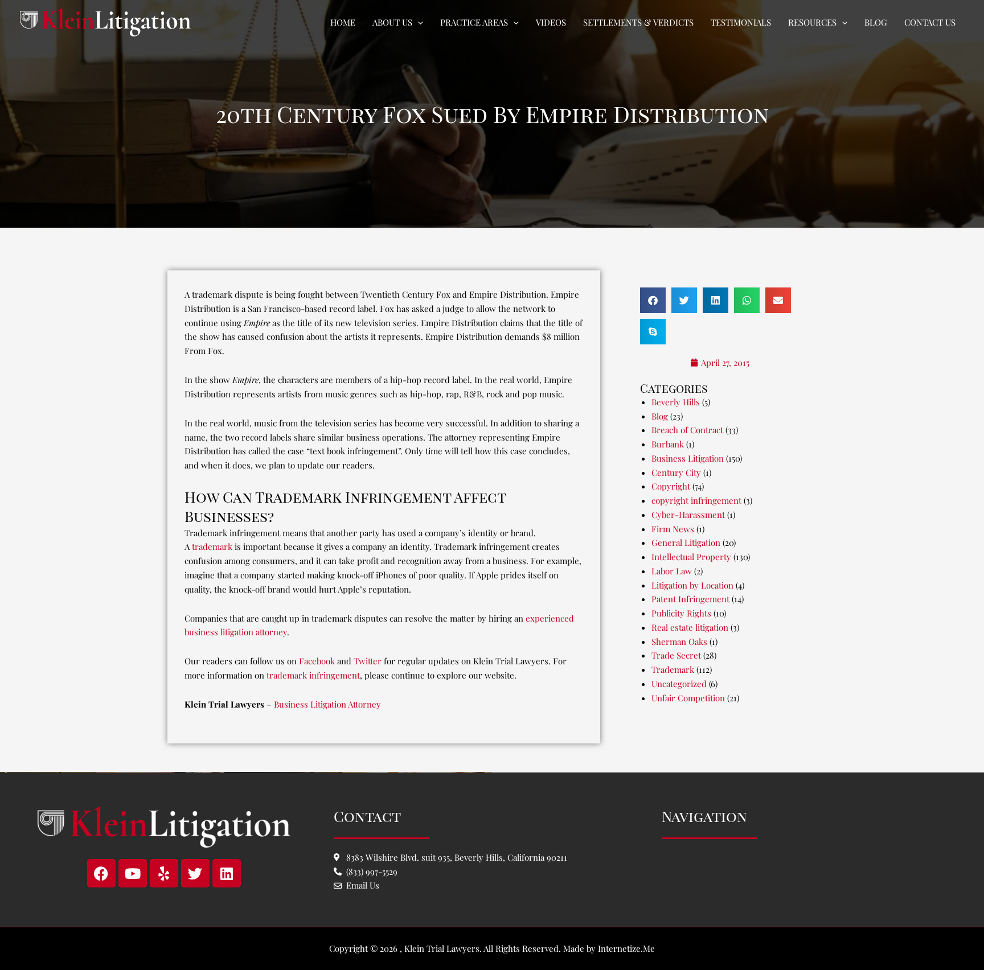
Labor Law (671, 571)
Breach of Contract (687, 429)
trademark (212, 546)
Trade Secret (676, 655)
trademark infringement (313, 675)
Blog (659, 416)
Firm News (672, 529)
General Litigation (685, 542)
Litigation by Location (692, 585)
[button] (417, 22)
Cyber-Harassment (688, 514)
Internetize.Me (626, 948)
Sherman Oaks (679, 641)
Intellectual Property (691, 556)
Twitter (368, 661)
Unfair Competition (688, 698)
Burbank (667, 444)
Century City (676, 472)
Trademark (672, 669)
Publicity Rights (681, 613)
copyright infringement (696, 500)
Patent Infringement (690, 599)
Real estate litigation (689, 627)
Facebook (317, 661)
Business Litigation (687, 458)
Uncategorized (679, 683)
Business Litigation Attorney (327, 704)
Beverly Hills (675, 402)
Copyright (670, 486)
